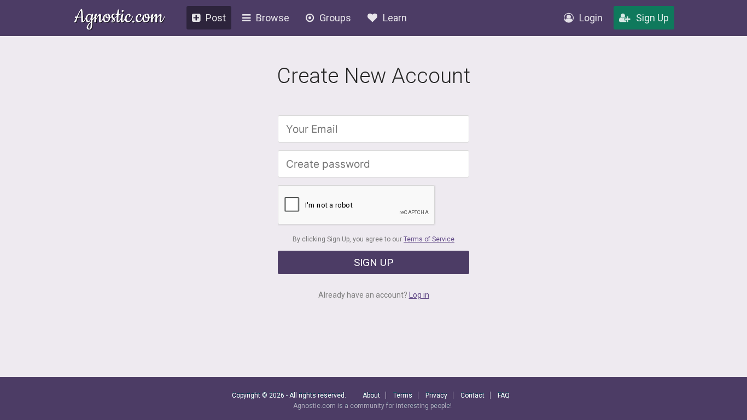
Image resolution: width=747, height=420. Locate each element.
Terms (402, 395)
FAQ (504, 395)
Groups (335, 17)
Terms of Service (429, 239)
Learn (395, 17)
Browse (272, 17)
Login (591, 17)
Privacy (436, 395)
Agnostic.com (119, 18)
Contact (472, 395)
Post (216, 17)
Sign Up (652, 17)
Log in (419, 295)
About (371, 395)
